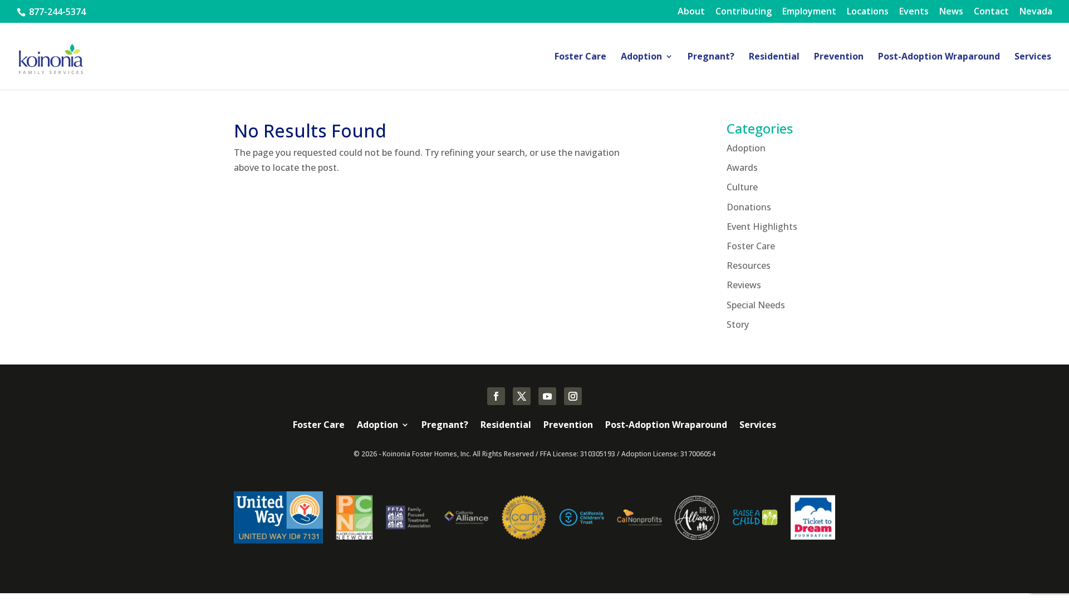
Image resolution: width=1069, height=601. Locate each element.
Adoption (641, 57)
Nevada (1035, 12)
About (691, 12)
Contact (991, 12)
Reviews (744, 285)
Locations (868, 12)
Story (738, 324)
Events (914, 12)
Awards (742, 167)
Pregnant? (711, 57)
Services (1032, 57)
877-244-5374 (56, 12)
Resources (749, 265)
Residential (774, 57)
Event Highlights (762, 226)
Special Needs (756, 305)
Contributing (743, 12)
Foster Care (580, 57)
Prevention (839, 57)
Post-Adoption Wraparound (939, 57)
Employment (809, 12)
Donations (749, 207)
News (951, 12)
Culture (742, 187)
